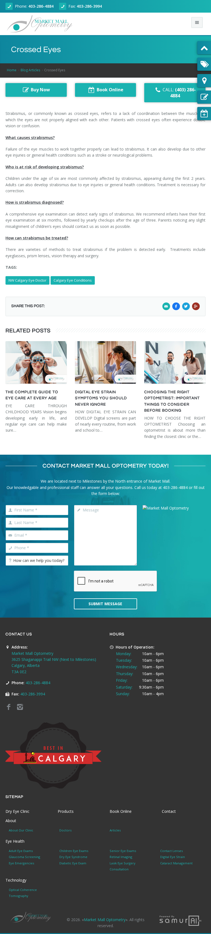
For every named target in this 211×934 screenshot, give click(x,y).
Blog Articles (30, 70)
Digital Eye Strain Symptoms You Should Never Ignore (101, 398)
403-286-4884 (41, 6)
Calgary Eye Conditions (73, 280)
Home (11, 70)
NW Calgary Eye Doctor (27, 280)
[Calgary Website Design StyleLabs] (180, 920)
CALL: (179, 93)
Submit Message (105, 603)
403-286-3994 (89, 6)
